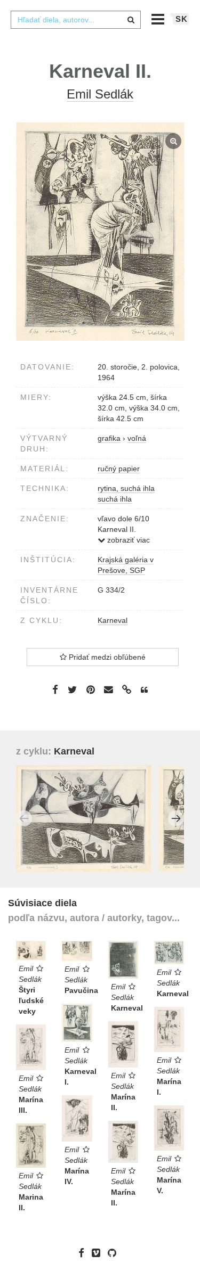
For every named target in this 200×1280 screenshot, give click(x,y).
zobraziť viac (127, 540)
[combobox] (76, 20)
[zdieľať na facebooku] (55, 689)
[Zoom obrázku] (100, 231)
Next (176, 818)
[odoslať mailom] (109, 690)
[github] (115, 1253)
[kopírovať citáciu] (144, 690)
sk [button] (181, 18)
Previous (24, 818)
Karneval (112, 620)
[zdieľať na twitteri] (72, 689)
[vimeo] (99, 1253)
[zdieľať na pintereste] (91, 689)
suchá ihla (115, 499)
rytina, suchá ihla (126, 488)
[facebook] (84, 1253)
